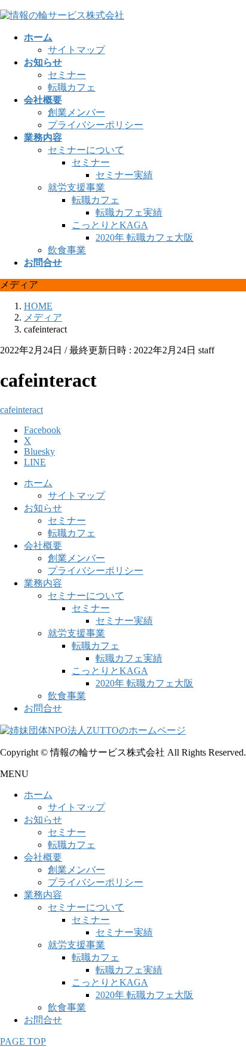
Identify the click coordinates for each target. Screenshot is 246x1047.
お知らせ (43, 508)
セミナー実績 (124, 175)
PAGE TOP (23, 1041)
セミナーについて (86, 150)
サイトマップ (76, 50)
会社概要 (43, 545)
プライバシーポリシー (95, 125)
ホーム (38, 483)
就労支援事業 (76, 187)
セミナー (67, 75)
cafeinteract (21, 410)
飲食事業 (67, 250)
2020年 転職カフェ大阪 (144, 237)
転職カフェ (72, 87)
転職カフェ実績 (129, 212)
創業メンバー (76, 112)
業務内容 (43, 583)
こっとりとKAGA (110, 225)
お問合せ (43, 708)
